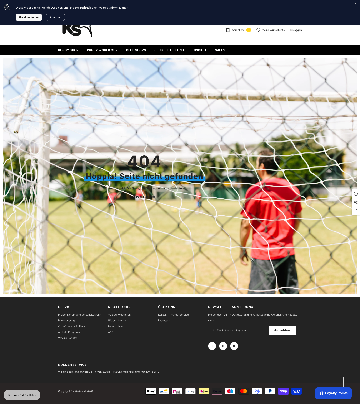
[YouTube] (234, 346)
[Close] (356, 4)
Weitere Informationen (113, 7)
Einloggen (296, 30)
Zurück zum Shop (145, 196)
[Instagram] (223, 346)
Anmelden (282, 330)
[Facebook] (212, 346)
